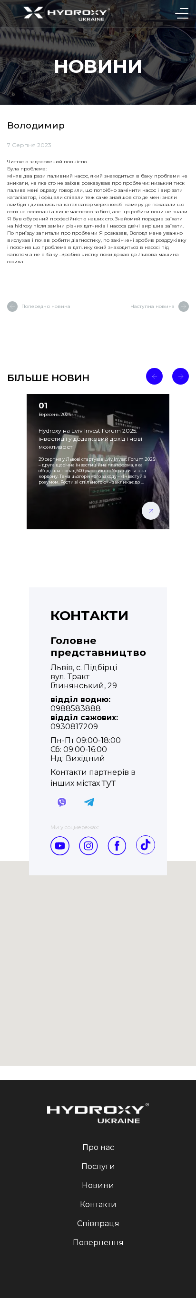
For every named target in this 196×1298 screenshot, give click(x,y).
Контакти (98, 1204)
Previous (154, 376)
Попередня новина (45, 306)
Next (180, 376)
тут (109, 782)
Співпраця (98, 1223)
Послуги (98, 1166)
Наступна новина (152, 306)
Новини (98, 1185)
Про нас (98, 1147)
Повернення (98, 1242)
